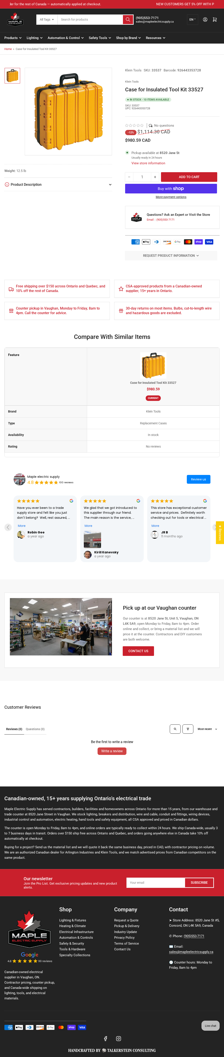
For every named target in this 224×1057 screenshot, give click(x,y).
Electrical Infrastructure (76, 932)
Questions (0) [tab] (35, 729)
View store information (148, 163)
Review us (198, 479)
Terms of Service (126, 943)
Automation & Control (64, 38)
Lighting (33, 38)
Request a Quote (126, 920)
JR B (164, 532)
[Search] (128, 19)
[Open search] (175, 729)
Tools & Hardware (72, 949)
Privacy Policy (124, 938)
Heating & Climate (72, 926)
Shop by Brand (126, 38)
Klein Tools (133, 70)
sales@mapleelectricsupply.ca (191, 952)
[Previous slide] (8, 527)
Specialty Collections (74, 955)
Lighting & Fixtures (72, 920)
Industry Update (125, 932)
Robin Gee (36, 532)
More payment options (171, 197)
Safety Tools (98, 38)
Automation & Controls (76, 938)
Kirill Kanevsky (106, 552)
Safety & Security (71, 943)
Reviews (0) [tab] (14, 729)
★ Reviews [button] (220, 532)
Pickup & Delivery (126, 926)
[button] (134, 125)
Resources (153, 38)
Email (150, 219)
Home (8, 49)
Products (11, 38)
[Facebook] (105, 1038)
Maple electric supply (43, 476)
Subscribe (199, 883)
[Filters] (187, 729)
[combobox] (96, 19)
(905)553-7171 (165, 219)
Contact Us (138, 651)
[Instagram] (118, 1038)
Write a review (112, 751)
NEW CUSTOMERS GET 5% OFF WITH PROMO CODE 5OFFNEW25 (112, 4)
